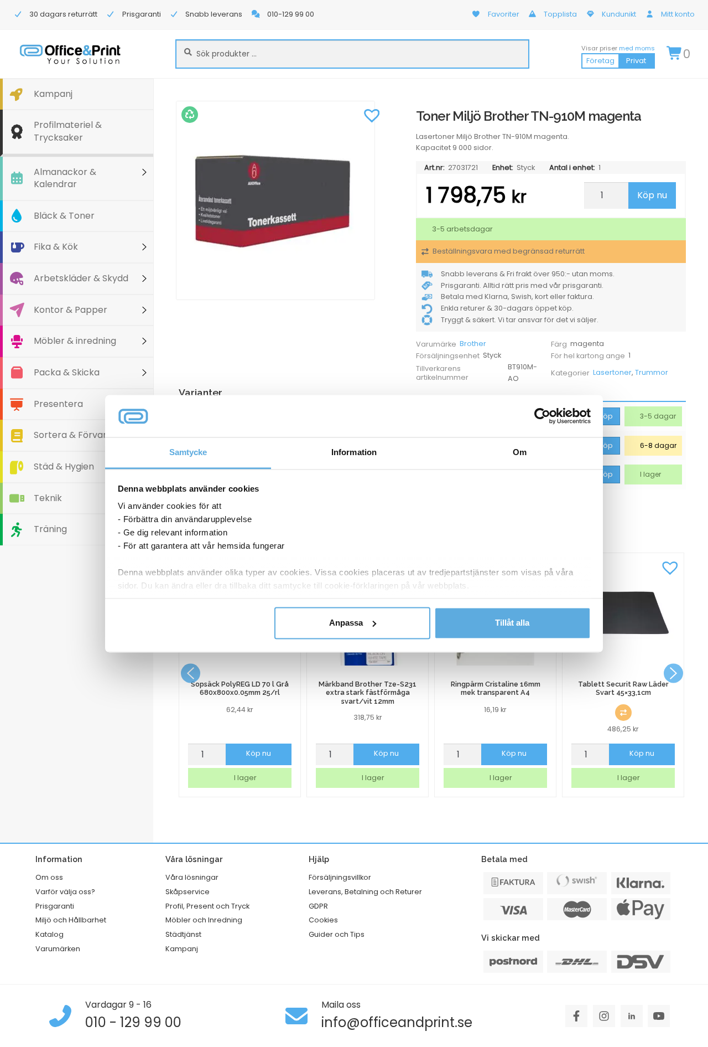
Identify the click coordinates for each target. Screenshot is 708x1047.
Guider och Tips (337, 934)
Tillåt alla (512, 622)
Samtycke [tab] (188, 452)
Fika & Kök (56, 246)
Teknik (48, 498)
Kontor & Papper (70, 309)
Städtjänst (183, 934)
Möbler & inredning (75, 340)
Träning (50, 529)
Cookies (323, 920)
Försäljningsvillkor (340, 877)
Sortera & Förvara (73, 435)
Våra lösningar (191, 877)
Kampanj (53, 93)
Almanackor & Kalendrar (65, 178)
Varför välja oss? (65, 891)
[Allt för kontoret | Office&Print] (70, 54)
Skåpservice (187, 891)
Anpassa (346, 622)
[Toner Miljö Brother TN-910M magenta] (281, 200)
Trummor (651, 372)
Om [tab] (520, 452)
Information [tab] (354, 452)
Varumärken (57, 948)
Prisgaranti (54, 906)
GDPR (318, 906)
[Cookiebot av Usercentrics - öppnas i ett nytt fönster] (542, 416)
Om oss (49, 877)
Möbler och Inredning (203, 920)
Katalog (49, 934)
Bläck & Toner (64, 215)
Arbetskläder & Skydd (81, 278)
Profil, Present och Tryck (207, 906)
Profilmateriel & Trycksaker (68, 131)
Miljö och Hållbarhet (70, 920)
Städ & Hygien (64, 466)
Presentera (58, 404)
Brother (473, 343)
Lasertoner (612, 372)
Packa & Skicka (67, 372)
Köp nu (652, 195)
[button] (372, 114)
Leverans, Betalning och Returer (365, 891)
